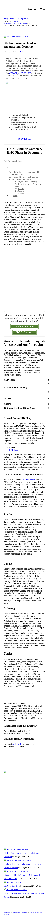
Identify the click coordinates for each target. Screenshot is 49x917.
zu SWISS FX (24, 139)
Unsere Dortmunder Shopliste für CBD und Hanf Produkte (25, 178)
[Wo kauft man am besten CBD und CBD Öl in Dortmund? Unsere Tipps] (16, 37)
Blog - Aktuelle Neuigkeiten (16, 18)
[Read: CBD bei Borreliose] (13, 882)
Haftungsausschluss (35, 912)
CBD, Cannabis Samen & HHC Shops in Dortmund (24, 173)
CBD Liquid (14, 450)
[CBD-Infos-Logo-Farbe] (20, 9)
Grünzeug (22, 193)
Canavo (21, 191)
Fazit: (15, 195)
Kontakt (6, 914)
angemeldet (17, 744)
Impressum (7, 912)
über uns (24, 912)
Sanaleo (21, 189)
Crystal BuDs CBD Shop (27, 182)
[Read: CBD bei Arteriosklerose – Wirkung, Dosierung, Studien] (15, 890)
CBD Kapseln (29, 480)
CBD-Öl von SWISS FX (20, 73)
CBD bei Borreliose (12, 886)
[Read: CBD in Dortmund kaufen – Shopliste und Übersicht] (16, 849)
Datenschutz (17, 912)
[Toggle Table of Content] (6, 167)
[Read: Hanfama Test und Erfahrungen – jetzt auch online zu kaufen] (18, 860)
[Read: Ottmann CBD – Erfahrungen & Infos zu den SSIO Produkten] (16, 871)
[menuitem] (30, 9)
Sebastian (23, 52)
